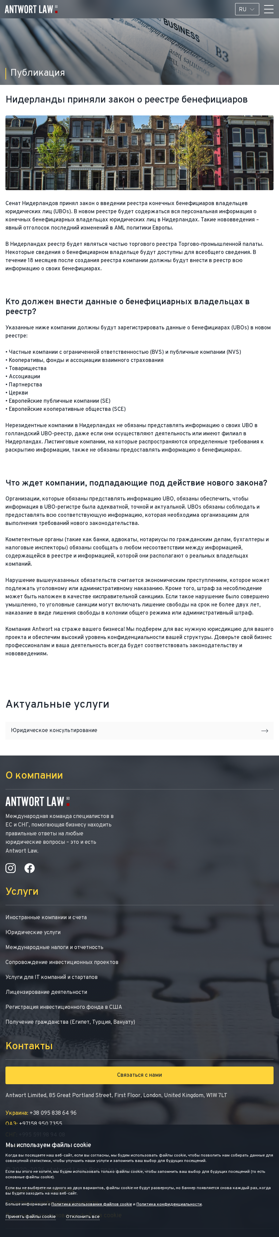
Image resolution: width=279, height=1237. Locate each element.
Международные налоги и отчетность (54, 947)
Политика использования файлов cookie (91, 1204)
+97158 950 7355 (33, 1124)
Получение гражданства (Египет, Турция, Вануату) (70, 1022)
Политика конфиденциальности (169, 1204)
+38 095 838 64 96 (41, 1113)
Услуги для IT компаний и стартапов (51, 977)
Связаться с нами (139, 1075)
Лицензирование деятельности (46, 992)
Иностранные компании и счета (46, 917)
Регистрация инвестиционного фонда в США (63, 1007)
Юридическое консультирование (54, 730)
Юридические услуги (33, 932)
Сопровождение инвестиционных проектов (61, 962)
